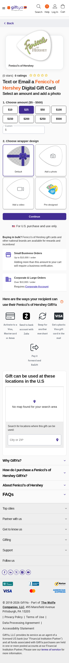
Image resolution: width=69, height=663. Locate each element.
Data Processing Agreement (21, 622)
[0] (62, 6)
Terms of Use (35, 617)
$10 (10, 109)
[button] (34, 460)
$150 (10, 119)
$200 (26, 119)
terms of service (51, 649)
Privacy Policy (14, 617)
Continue (34, 216)
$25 (26, 109)
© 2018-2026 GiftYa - (16, 602)
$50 (42, 109)
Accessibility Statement (18, 628)
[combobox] (31, 440)
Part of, (29, 607)
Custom (9, 126)
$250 (43, 119)
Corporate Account (36, 286)
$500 (59, 119)
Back (10, 23)
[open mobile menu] (4, 8)
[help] (63, 302)
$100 (59, 109)
